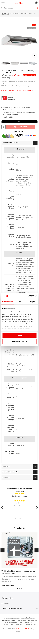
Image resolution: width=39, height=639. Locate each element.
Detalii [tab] (20, 301)
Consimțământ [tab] (7, 301)
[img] (19, 493)
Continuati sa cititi (9, 585)
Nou (19, 122)
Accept (19, 335)
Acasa (4, 13)
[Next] (36, 40)
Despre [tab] (32, 301)
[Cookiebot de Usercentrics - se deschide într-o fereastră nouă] (28, 296)
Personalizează (18, 341)
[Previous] (3, 40)
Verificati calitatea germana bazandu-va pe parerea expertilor (18, 572)
